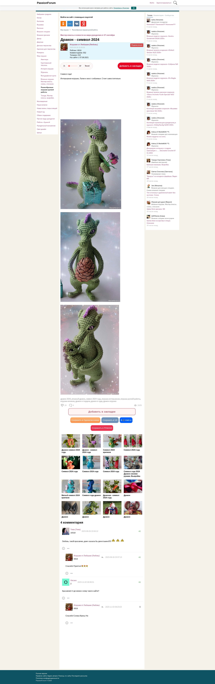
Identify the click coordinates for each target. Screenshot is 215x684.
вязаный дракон (78, 399)
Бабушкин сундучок (44, 14)
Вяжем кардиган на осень (156, 136)
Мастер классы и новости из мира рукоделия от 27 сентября (87, 35)
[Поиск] (175, 3)
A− (64, 66)
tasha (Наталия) (157, 20)
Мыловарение (42, 101)
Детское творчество (44, 45)
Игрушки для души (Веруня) (161, 202)
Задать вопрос (52, 676)
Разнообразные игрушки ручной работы (47, 89)
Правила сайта (41, 676)
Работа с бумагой (43, 122)
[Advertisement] (100, 99)
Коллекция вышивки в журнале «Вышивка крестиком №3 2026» (162, 110)
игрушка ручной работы (130, 399)
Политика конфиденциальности (47, 678)
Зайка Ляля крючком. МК (156, 209)
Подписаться (136, 45)
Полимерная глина (158, 174)
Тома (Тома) (75, 529)
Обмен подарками (44, 115)
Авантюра (44, 59)
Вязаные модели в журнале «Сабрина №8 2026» (162, 65)
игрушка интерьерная (111, 399)
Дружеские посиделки (159, 22)
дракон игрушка (109, 401)
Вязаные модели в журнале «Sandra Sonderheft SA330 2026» (160, 37)
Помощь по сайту (64, 676)
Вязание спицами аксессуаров (162, 218)
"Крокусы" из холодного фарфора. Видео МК (162, 177)
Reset (87, 66)
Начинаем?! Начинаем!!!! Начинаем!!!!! (161, 24)
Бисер (39, 18)
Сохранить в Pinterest (102, 428)
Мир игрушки (41, 56)
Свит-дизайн (41, 129)
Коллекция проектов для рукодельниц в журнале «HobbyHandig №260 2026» (161, 124)
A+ (80, 66)
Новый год (41, 112)
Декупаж (40, 42)
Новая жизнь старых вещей (47, 108)
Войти (152, 3)
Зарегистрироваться (163, 3)
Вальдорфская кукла (48, 76)
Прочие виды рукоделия (46, 119)
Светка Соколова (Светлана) (162, 171)
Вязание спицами (43, 32)
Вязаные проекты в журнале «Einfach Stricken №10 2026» (160, 51)
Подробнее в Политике (121, 8)
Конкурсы (40, 52)
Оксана (73, 580)
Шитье (39, 133)
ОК (134, 8)
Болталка (40, 21)
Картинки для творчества (46, 49)
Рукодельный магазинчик (46, 126)
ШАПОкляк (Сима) (158, 216)
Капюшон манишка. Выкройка (158, 165)
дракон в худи (96, 401)
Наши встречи (42, 105)
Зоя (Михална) (156, 185)
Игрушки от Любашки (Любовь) (84, 45)
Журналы (44, 72)
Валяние (40, 28)
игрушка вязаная (67, 401)
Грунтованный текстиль (46, 64)
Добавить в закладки (130, 66)
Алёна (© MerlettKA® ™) (160, 132)
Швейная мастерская (159, 162)
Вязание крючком (43, 35)
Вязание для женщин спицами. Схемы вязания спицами (160, 189)
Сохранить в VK (110, 420)
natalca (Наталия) (157, 31)
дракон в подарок (82, 401)
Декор (39, 38)
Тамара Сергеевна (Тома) (161, 160)
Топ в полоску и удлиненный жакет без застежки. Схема (161, 194)
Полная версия (41, 673)
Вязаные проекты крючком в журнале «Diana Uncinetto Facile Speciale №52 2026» (160, 94)
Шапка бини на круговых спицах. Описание (159, 222)
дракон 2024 (65, 399)
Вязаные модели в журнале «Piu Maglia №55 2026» (161, 79)
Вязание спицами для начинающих (164, 134)
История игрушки (47, 69)
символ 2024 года (93, 399)
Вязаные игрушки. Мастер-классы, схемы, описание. (47, 81)
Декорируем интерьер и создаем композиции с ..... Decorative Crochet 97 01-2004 (161, 150)
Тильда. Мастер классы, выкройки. (47, 97)
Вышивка (40, 25)
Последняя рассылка (79, 676)
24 (65, 405)
